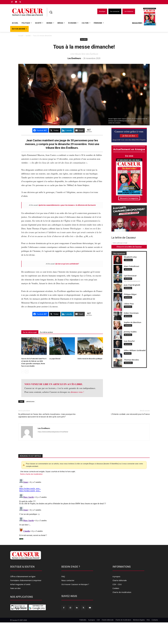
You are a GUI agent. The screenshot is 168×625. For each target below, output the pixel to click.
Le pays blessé (54, 359)
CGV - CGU (117, 584)
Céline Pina (129, 303)
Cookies (116, 588)
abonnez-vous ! (77, 391)
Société (28, 36)
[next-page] (26, 371)
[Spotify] (16, 2)
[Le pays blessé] (62, 346)
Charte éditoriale (120, 580)
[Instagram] (70, 607)
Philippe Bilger (130, 294)
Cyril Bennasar (130, 275)
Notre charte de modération (31, 474)
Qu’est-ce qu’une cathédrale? (67, 264)
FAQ (63, 576)
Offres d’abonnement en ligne (22, 576)
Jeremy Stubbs (130, 332)
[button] (50, 12)
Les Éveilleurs (74, 58)
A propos (116, 576)
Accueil (20, 36)
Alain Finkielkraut (131, 266)
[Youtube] (90, 607)
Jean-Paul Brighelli (132, 285)
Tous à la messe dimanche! (84, 47)
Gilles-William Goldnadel (135, 350)
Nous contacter (67, 580)
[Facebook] (12, 2)
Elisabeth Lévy (130, 257)
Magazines (137, 23)
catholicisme (30, 401)
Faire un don (15, 588)
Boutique (26, 1)
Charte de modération (122, 592)
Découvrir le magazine (129, 198)
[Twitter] (20, 2)
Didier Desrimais (131, 313)
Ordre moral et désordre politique (89, 359)
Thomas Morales (131, 360)
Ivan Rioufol (129, 341)
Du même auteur (46, 332)
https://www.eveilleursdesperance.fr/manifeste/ (53, 432)
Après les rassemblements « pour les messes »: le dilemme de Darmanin (67, 205)
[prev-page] (22, 371)
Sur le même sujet (30, 332)
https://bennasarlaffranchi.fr (132, 281)
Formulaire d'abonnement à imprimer (25, 580)
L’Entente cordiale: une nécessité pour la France (130, 414)
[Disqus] (84, 508)
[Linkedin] (76, 607)
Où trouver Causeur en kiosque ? (75, 584)
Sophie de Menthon (132, 322)
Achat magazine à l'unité (20, 584)
